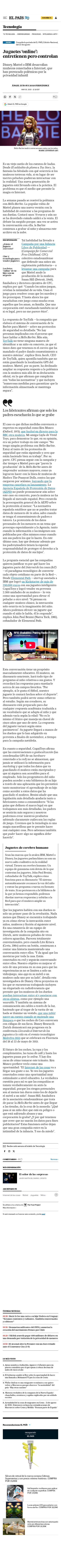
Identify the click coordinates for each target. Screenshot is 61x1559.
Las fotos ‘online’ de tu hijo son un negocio (9, 272)
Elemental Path (21, 578)
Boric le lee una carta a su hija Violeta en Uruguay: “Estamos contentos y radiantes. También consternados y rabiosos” (30, 1319)
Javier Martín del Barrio (29, 1178)
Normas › (54, 1159)
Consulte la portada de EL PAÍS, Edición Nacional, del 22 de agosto (37, 43)
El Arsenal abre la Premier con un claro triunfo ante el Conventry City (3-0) (29, 1345)
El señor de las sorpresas (33, 1174)
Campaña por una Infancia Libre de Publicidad (38, 245)
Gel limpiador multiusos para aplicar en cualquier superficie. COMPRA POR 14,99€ (42, 1490)
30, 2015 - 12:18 (30, 90)
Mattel (25, 1195)
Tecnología (12, 27)
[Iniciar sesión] (56, 18)
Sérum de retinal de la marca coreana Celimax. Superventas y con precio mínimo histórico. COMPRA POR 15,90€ (31, 1478)
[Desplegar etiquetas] (56, 1195)
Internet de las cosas (37, 1067)
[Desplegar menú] (5, 18)
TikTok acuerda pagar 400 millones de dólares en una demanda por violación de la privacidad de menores (30, 1337)
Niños (43, 1195)
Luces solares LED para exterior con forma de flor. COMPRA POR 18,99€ (42, 1506)
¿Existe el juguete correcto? (8, 246)
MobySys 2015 (11, 1038)
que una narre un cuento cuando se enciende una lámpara (29, 1016)
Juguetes (34, 1195)
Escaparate (30, 1434)
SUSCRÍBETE (46, 18)
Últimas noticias (11, 1311)
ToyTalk (8, 340)
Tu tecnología (9, 34)
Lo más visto (9, 1359)
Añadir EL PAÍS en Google (17, 104)
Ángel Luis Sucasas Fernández (30, 85)
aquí (43, 1214)
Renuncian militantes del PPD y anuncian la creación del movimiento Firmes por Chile (27, 1328)
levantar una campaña (36, 269)
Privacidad (36, 34)
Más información (9, 1208)
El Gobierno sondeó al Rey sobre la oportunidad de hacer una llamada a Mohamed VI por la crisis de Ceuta (30, 1376)
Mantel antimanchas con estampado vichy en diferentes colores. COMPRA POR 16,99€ (42, 1524)
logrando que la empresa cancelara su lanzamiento (27, 482)
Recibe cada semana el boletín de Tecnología (26, 1146)
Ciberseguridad (23, 34)
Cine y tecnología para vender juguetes (11, 259)
